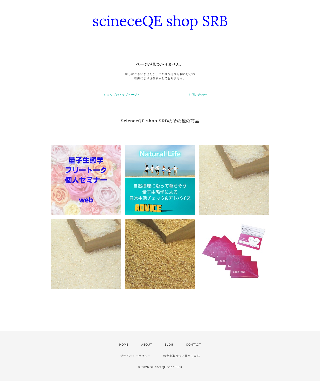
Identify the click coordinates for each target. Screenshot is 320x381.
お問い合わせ (198, 94)
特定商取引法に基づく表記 (181, 356)
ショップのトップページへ (122, 94)
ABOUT (146, 344)
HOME (124, 344)
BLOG (169, 344)
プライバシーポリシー (135, 356)
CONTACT (193, 344)
